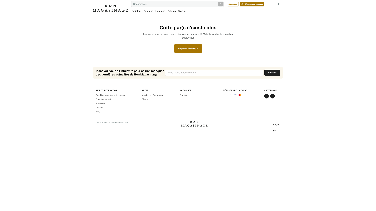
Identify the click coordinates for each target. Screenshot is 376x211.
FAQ (98, 111)
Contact (99, 107)
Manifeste (100, 103)
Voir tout (136, 11)
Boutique (184, 95)
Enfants (171, 11)
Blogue (182, 11)
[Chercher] (220, 4)
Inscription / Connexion (152, 95)
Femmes (148, 11)
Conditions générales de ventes (110, 95)
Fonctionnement (103, 99)
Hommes (160, 11)
